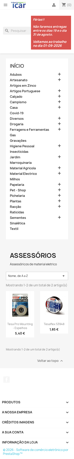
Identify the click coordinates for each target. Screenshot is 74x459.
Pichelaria (17, 196)
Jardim (15, 157)
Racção (15, 207)
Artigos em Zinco (23, 86)
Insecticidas (19, 152)
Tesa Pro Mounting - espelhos (20, 326)
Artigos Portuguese (25, 91)
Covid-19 (16, 113)
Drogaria (16, 124)
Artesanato (18, 80)
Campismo (18, 102)
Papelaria (17, 185)
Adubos (16, 75)
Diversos (17, 119)
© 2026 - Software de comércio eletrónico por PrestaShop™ (35, 452)
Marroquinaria (21, 163)
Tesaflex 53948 (54, 324)
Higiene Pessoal (22, 146)
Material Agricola (23, 168)
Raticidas (17, 212)
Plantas (15, 201)
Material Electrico (23, 174)
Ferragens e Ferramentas (29, 130)
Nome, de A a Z (37, 276)
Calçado (16, 97)
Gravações (18, 141)
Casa (14, 108)
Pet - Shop (18, 190)
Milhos (15, 179)
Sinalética (17, 223)
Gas (13, 135)
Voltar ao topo (50, 361)
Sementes (18, 218)
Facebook (6, 379)
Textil (14, 229)
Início (17, 66)
